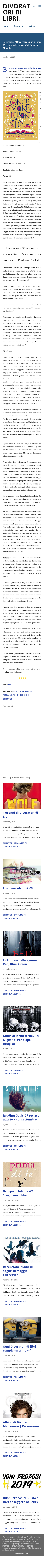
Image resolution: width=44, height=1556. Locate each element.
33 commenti (20, 1146)
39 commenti (20, 1528)
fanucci (17, 691)
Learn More (19, 1554)
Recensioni (18, 26)
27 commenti (20, 915)
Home (5, 26)
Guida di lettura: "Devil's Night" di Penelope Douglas (21, 1040)
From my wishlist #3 (18, 888)
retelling (7, 695)
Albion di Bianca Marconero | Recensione (21, 1424)
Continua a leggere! (12, 846)
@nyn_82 (11, 684)
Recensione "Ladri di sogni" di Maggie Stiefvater (18, 1271)
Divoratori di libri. (16, 12)
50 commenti (20, 990)
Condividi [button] (7, 699)
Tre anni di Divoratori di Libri (20, 814)
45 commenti (20, 1301)
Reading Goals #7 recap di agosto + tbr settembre (22, 1117)
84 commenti (20, 1452)
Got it (28, 1554)
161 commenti (20, 843)
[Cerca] (33, 4)
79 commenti (20, 1377)
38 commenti (20, 1221)
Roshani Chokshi (21, 695)
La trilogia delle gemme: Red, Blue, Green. (20, 962)
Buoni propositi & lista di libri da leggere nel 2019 (21, 1500)
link (23, 83)
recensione (27, 691)
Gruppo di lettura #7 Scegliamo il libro (18, 1193)
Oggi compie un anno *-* (19, 1348)
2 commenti (19, 1070)
